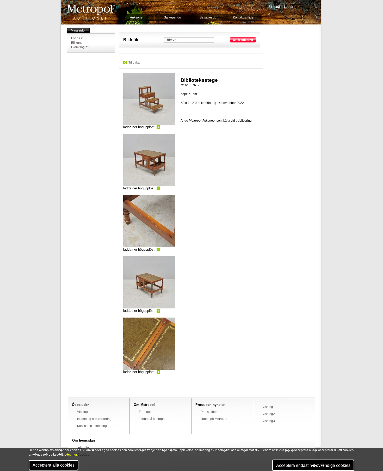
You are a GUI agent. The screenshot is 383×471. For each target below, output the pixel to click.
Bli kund (274, 7)
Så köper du (172, 17)
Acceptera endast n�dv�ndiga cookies (313, 465)
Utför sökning (243, 40)
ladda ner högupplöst (139, 127)
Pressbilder (209, 412)
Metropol (91, 12)
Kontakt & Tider (244, 17)
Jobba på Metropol (152, 419)
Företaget (145, 412)
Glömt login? (80, 47)
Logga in (290, 7)
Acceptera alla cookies (54, 465)
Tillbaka (134, 62)
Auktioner (137, 17)
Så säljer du (208, 17)
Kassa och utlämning (92, 426)
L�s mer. (71, 454)
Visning (82, 412)
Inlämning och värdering (94, 419)
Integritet (83, 447)
